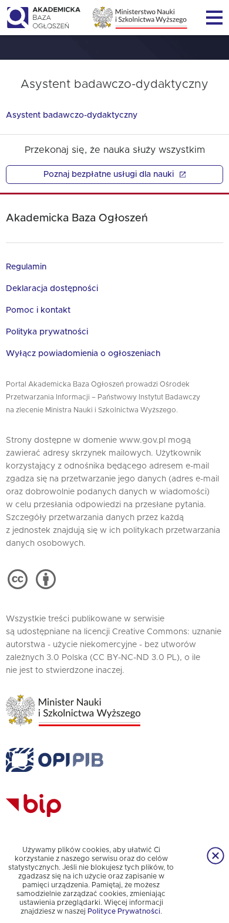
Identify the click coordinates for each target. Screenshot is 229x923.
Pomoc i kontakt (38, 310)
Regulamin (26, 267)
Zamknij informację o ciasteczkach (215, 856)
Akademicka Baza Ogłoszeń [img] (43, 17)
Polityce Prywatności (123, 911)
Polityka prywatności (47, 332)
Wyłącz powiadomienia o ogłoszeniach (83, 354)
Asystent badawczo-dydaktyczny (71, 115)
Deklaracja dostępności (52, 289)
